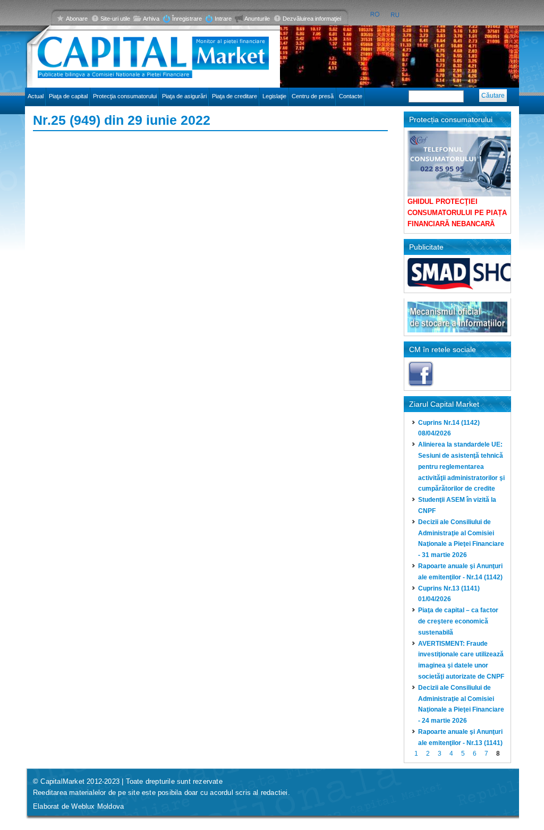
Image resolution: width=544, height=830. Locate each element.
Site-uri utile (115, 18)
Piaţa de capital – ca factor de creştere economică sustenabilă (458, 621)
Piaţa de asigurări (184, 96)
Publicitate (426, 247)
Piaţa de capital (68, 96)
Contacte (350, 96)
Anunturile (257, 18)
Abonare (77, 18)
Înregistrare (187, 18)
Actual (36, 96)
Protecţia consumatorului (125, 96)
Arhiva (151, 18)
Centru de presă (313, 96)
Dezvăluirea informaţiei (312, 18)
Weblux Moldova (97, 806)
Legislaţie (274, 96)
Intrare (223, 18)
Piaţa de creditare (234, 96)
